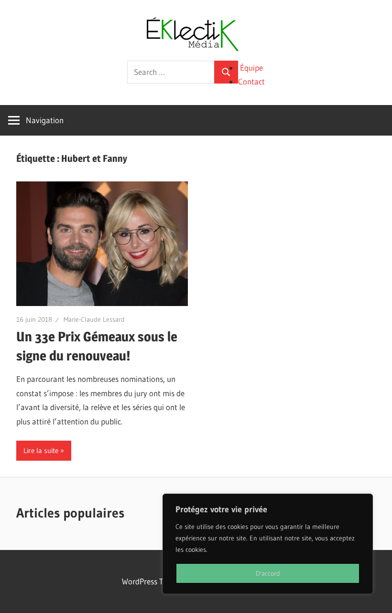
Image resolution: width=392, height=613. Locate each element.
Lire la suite (40, 450)
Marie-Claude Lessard (94, 319)
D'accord (268, 573)
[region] (268, 544)
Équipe (251, 68)
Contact (251, 81)
